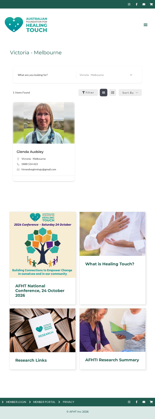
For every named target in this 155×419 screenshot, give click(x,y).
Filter (90, 92)
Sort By (128, 92)
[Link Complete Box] (42, 258)
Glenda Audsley (30, 152)
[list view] (112, 92)
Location (85, 74)
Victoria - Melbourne (34, 158)
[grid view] (103, 92)
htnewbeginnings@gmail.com (39, 169)
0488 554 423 (30, 164)
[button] (145, 25)
